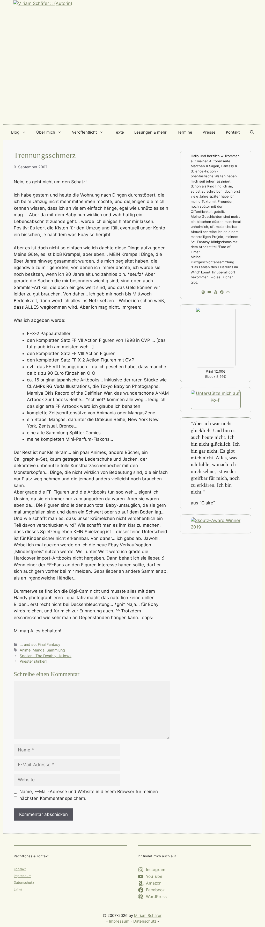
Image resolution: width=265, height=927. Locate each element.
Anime (25, 650)
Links (18, 889)
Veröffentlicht (84, 132)
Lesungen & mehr (150, 132)
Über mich (45, 132)
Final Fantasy (49, 644)
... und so (28, 644)
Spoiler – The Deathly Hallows (45, 656)
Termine (184, 132)
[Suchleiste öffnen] (252, 132)
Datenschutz (24, 882)
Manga (39, 650)
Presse (209, 132)
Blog (15, 132)
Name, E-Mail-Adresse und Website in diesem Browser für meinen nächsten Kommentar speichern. (88, 795)
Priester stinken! (33, 661)
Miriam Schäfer (147, 915)
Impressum (22, 876)
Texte (119, 132)
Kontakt (233, 132)
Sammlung (56, 650)
